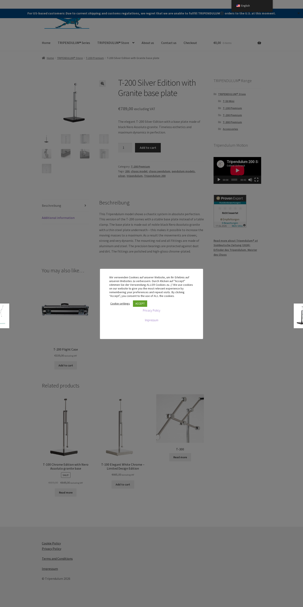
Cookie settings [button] (120, 303)
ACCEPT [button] (140, 303)
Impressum (151, 320)
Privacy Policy (151, 310)
